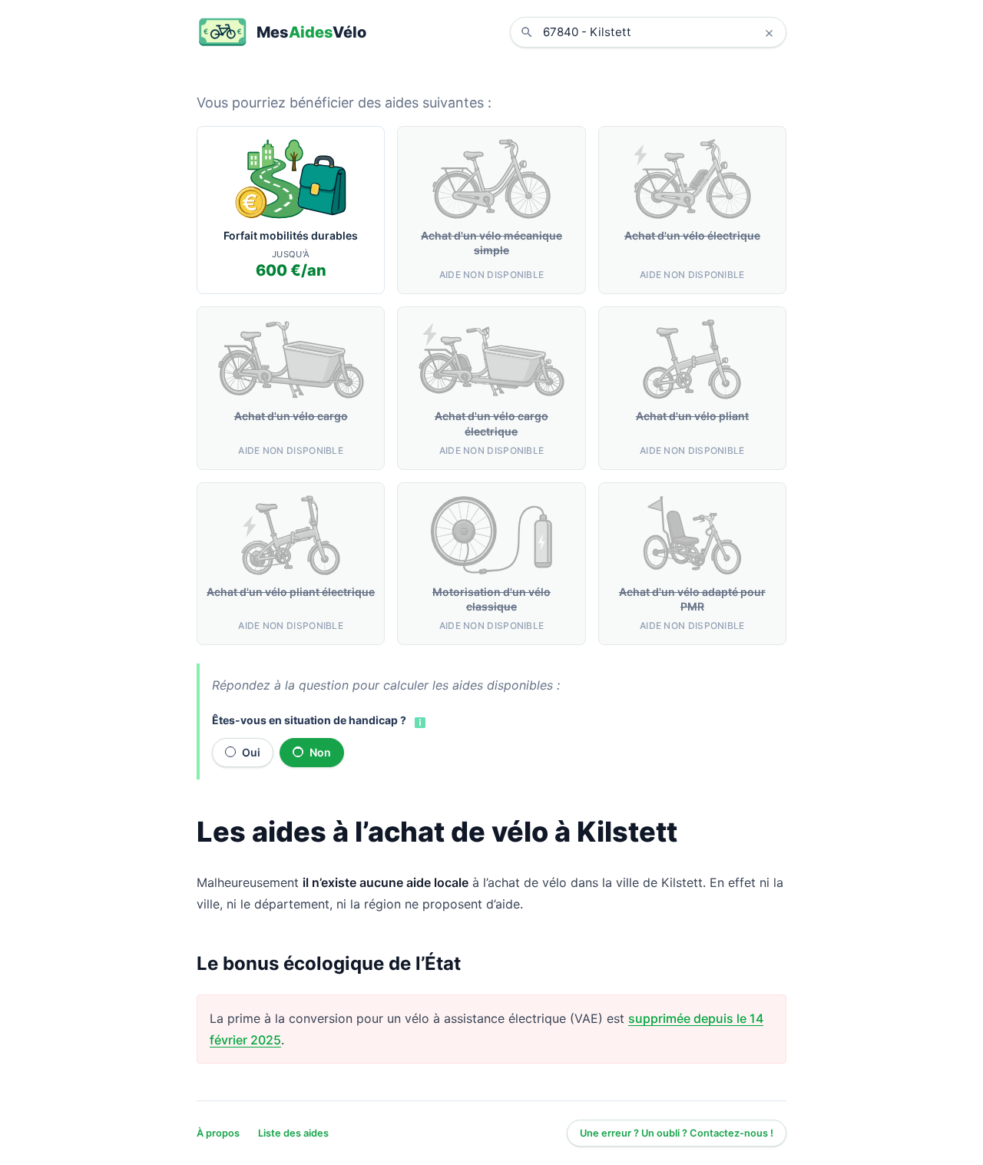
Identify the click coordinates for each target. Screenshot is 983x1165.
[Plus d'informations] (418, 721)
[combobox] (659, 32)
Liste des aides (293, 1133)
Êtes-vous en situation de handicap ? (309, 719)
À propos (218, 1133)
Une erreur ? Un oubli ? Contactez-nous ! (676, 1133)
